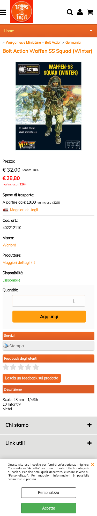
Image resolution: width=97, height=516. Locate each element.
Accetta (48, 508)
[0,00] (90, 12)
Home (9, 31)
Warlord (9, 245)
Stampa (16, 345)
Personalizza (48, 492)
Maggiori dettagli (24, 209)
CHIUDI (92, 464)
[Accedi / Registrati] (80, 12)
